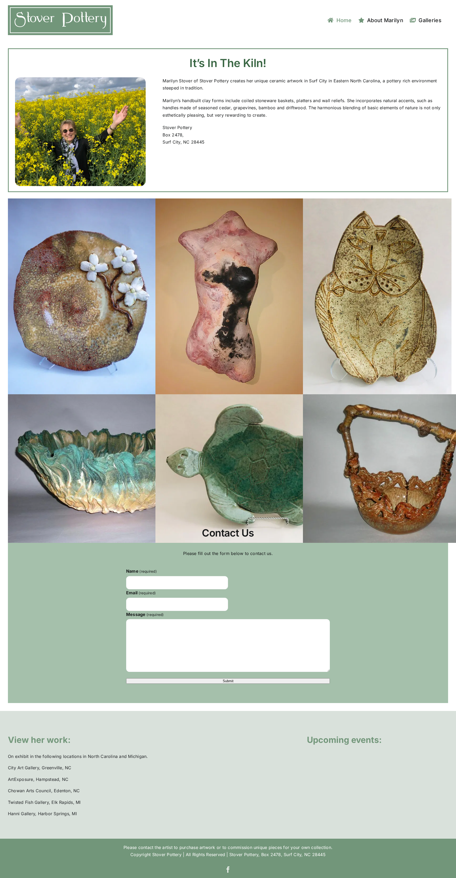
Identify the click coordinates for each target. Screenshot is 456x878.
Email (141, 592)
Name (141, 571)
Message (145, 614)
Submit (228, 681)
